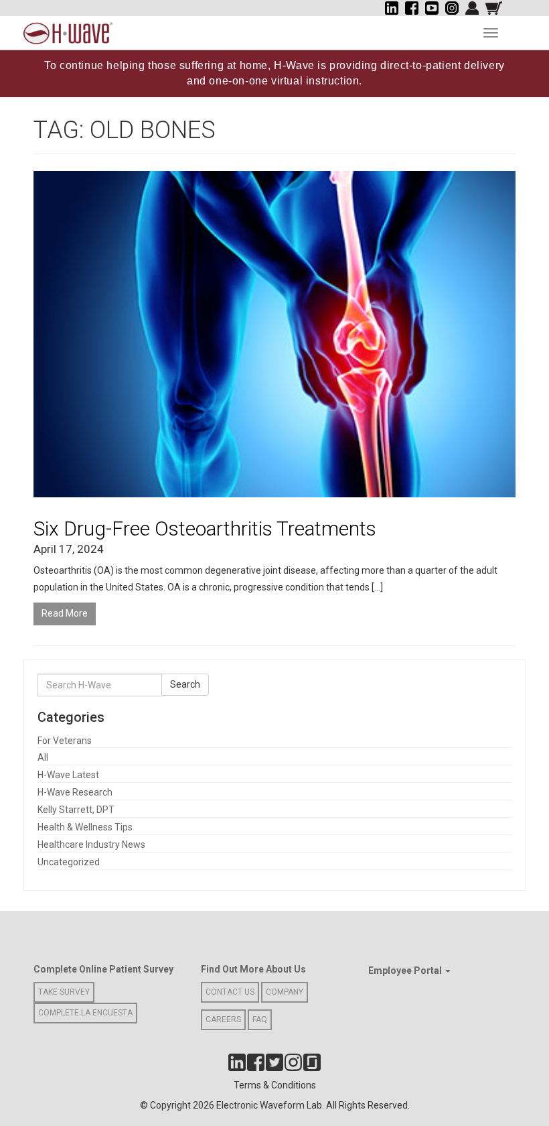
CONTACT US (230, 992)
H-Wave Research (74, 792)
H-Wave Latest (68, 774)
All (42, 757)
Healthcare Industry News (91, 844)
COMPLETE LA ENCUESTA (85, 1012)
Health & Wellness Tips (85, 827)
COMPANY (284, 992)
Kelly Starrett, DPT (75, 809)
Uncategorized (68, 862)
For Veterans (64, 740)
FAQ (259, 1019)
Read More (65, 613)
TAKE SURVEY (64, 992)
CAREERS (223, 1019)
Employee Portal (406, 970)
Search (185, 684)
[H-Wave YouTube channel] (432, 8)
